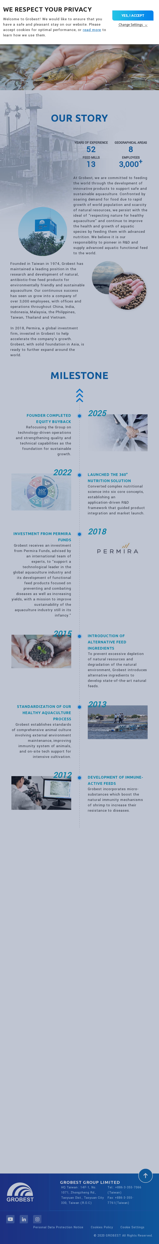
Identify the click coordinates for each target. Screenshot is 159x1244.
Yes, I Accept (133, 15)
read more (92, 29)
